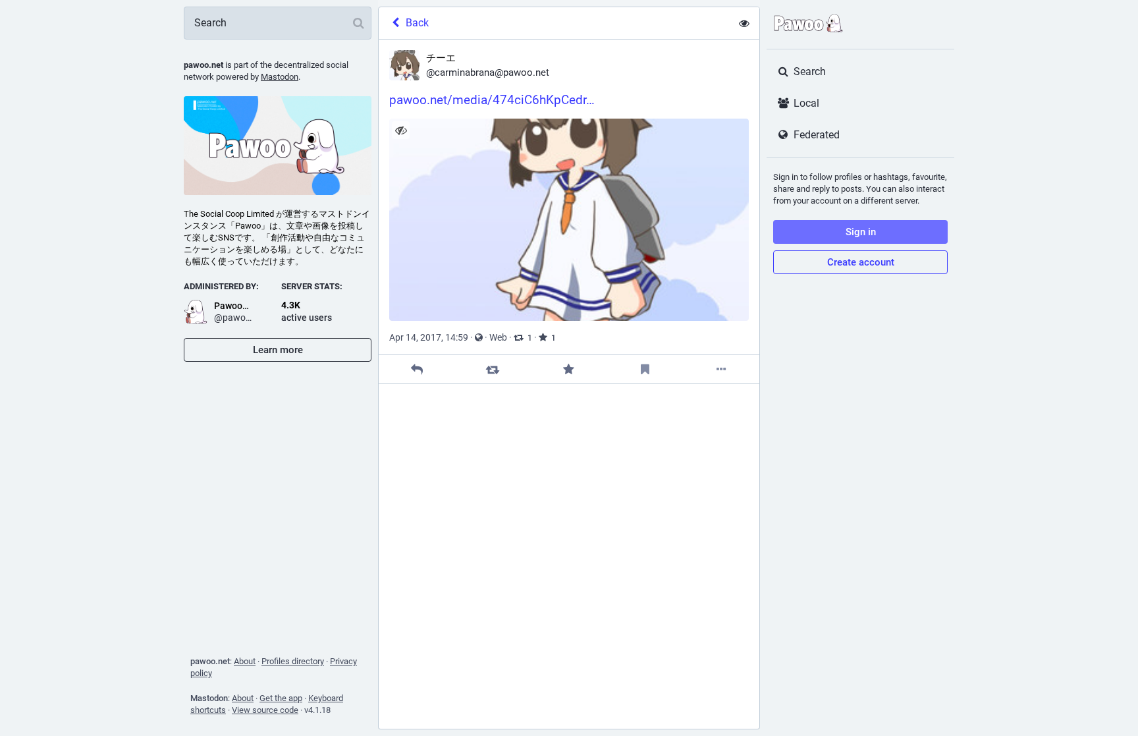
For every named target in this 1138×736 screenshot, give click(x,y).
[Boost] (493, 369)
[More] (721, 369)
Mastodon (279, 77)
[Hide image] (401, 130)
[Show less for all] (744, 23)
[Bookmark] (645, 369)
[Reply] (416, 369)
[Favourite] (568, 369)
